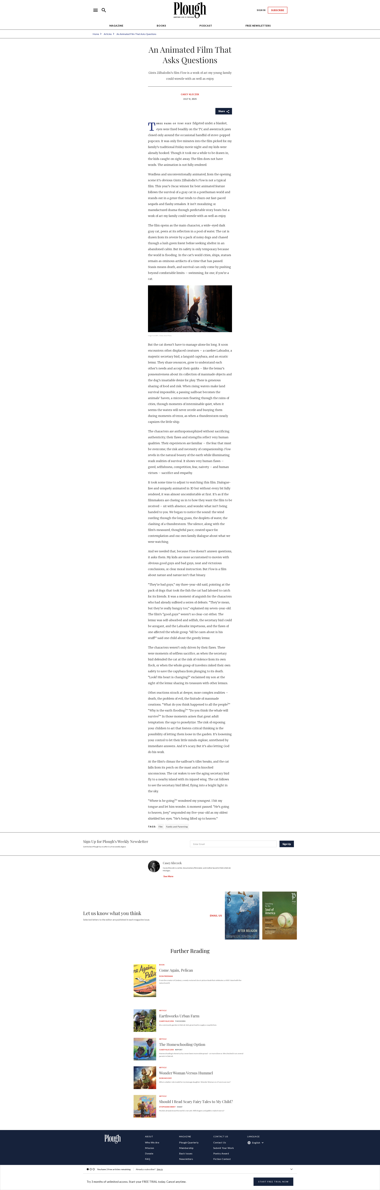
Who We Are (152, 1142)
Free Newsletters (258, 25)
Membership (186, 1147)
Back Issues (186, 1153)
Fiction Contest (222, 1158)
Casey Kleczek (190, 94)
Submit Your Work (223, 1147)
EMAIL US (216, 915)
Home (96, 34)
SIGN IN (261, 10)
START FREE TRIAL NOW (273, 1181)
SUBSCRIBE (277, 10)
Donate (149, 1153)
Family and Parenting (177, 826)
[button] (96, 10)
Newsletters (186, 1158)
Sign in (160, 1169)
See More (168, 876)
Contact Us (219, 1142)
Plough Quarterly (189, 1142)
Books (161, 25)
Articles (108, 34)
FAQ (147, 1158)
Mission (149, 1147)
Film (161, 826)
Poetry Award (221, 1153)
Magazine (116, 25)
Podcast (206, 25)
